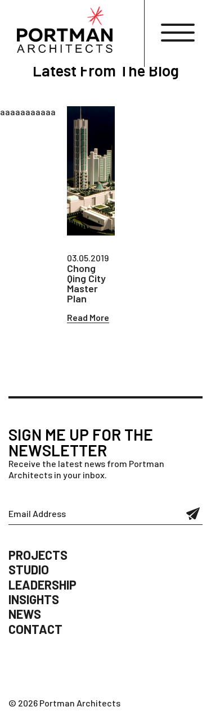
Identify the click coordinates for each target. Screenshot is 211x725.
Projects (38, 554)
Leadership (42, 584)
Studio (28, 569)
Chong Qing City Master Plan (86, 283)
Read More (88, 317)
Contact (35, 629)
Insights (33, 599)
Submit (193, 513)
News (24, 613)
